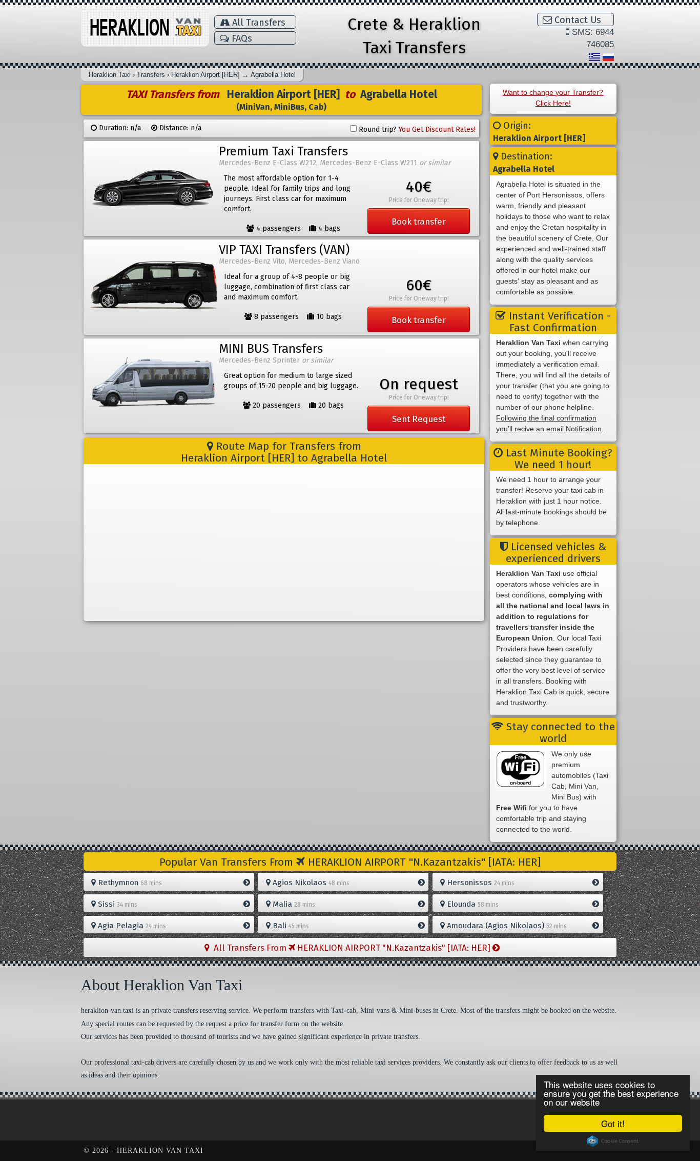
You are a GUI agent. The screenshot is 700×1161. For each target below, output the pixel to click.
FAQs (240, 38)
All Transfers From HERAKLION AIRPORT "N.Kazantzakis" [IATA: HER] (351, 948)
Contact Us (576, 20)
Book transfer (419, 221)
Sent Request (418, 419)
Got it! (613, 1123)
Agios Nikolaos (310, 882)
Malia (293, 904)
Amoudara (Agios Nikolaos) (506, 925)
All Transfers (257, 22)
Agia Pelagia (131, 925)
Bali (290, 925)
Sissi (116, 904)
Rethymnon (129, 882)
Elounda (472, 904)
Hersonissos (479, 882)
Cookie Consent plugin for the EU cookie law (613, 1141)
